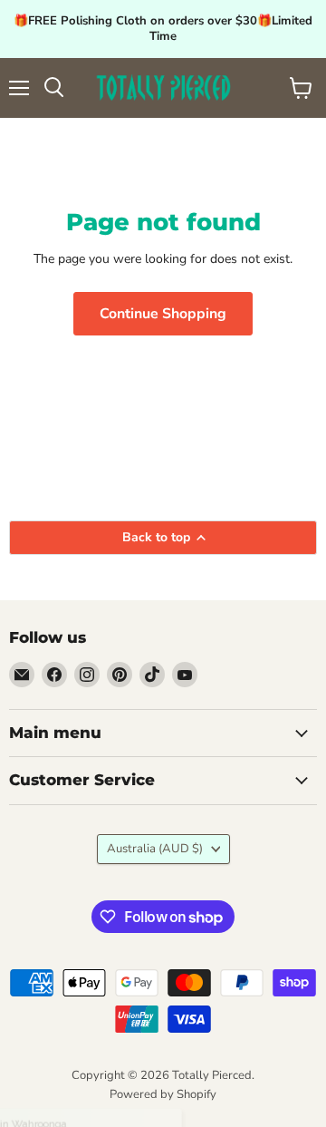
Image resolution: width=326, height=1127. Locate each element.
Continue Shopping (163, 314)
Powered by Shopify (163, 1094)
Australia (155, 848)
